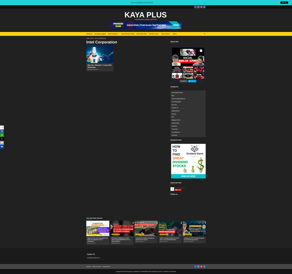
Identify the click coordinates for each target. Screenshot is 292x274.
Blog (173, 95)
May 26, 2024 (115, 243)
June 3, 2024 (91, 243)
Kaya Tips (90, 61)
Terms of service (96, 266)
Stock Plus (174, 126)
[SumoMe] (2, 146)
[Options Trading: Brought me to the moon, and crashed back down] (170, 228)
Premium (174, 114)
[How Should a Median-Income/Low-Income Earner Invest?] (146, 228)
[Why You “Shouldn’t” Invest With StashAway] (99, 54)
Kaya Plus (145, 15)
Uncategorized (176, 132)
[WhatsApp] (2, 135)
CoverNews (165, 271)
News (175, 34)
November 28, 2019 (92, 69)
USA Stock (174, 135)
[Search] (205, 33)
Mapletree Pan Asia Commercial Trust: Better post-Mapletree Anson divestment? (97, 239)
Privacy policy (106, 266)
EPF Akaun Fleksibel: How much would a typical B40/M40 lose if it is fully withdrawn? (121, 239)
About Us (89, 34)
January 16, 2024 (188, 241)
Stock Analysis (112, 34)
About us (88, 266)
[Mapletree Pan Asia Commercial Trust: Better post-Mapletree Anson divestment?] (97, 228)
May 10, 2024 (139, 241)
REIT (173, 117)
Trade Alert (175, 129)
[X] (2, 139)
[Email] (2, 143)
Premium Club (153, 34)
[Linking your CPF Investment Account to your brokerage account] (194, 228)
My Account (165, 34)
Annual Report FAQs (128, 34)
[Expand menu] (118, 34)
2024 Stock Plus (141, 34)
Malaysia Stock (176, 111)
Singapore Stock (176, 120)
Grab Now (284, 2)
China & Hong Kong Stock (178, 98)
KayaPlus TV (175, 107)
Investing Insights (100, 34)
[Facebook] (2, 131)
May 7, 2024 (163, 241)
